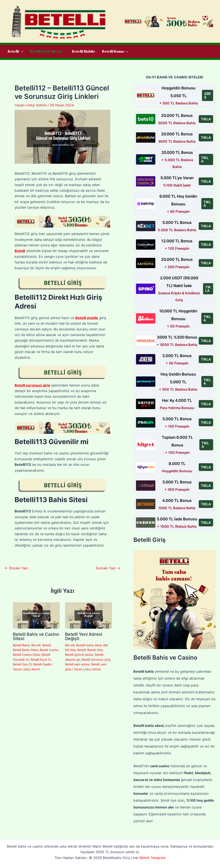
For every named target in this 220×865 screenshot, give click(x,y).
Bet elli (36, 645)
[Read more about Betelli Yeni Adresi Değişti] (88, 615)
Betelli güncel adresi (79, 654)
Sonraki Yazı (108, 568)
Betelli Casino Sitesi (26, 654)
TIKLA (206, 119)
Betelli (13, 51)
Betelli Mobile (83, 51)
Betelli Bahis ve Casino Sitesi (36, 636)
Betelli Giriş (95, 650)
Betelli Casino (49, 650)
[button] (21, 51)
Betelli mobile (86, 318)
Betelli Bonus (113, 51)
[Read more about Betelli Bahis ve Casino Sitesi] (36, 615)
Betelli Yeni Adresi (45, 51)
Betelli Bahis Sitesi (25, 650)
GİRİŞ (207, 95)
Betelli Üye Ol (22, 664)
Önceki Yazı (16, 568)
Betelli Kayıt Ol (41, 659)
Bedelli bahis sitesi (89, 645)
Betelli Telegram (153, 858)
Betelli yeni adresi (77, 664)
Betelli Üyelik (42, 664)
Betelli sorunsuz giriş (96, 659)
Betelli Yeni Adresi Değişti (83, 636)
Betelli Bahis (21, 645)
